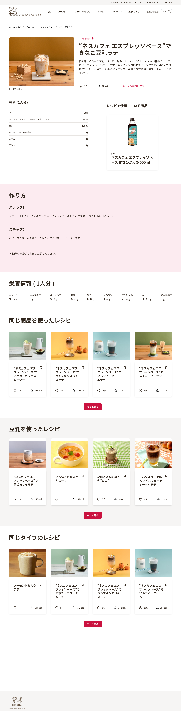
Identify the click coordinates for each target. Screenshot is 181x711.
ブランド (62, 11)
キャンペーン (117, 11)
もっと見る (92, 406)
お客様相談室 (150, 2)
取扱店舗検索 (153, 11)
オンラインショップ (82, 11)
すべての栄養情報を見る (133, 86)
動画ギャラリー (135, 11)
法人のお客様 (125, 2)
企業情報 (114, 2)
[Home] (25, 11)
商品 (49, 11)
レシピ (101, 11)
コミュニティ (138, 2)
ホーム (12, 27)
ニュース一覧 (167, 2)
